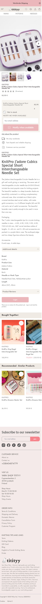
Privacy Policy (7, 523)
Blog (3, 547)
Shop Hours (6, 496)
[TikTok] (19, 445)
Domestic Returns (8, 517)
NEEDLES (33, 13)
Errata (4, 553)
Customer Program (8, 526)
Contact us (5, 460)
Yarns (3, 538)
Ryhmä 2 (9, 601)
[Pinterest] (24, 445)
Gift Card (5, 544)
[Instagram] (3, 445)
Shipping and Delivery (10, 514)
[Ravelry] (14, 445)
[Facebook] (8, 445)
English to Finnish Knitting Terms (13, 550)
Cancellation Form (8, 520)
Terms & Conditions (9, 511)
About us (5, 457)
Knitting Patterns (7, 541)
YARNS (6, 13)
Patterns (19, 13)
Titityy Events (6, 499)
